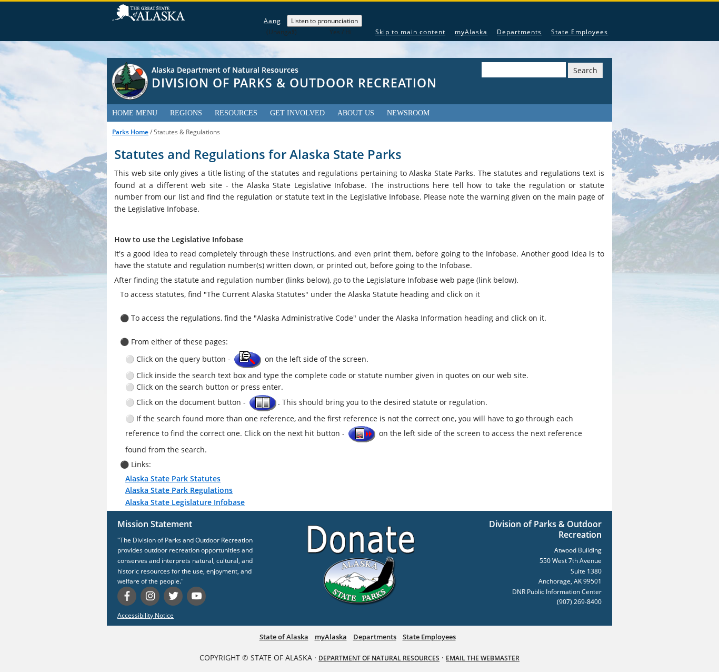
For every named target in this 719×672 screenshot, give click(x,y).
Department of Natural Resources (379, 658)
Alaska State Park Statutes (173, 478)
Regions (186, 113)
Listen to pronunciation (324, 20)
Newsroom (408, 113)
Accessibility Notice (145, 615)
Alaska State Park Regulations (179, 490)
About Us (355, 113)
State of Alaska (148, 15)
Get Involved (297, 113)
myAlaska (471, 31)
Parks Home (130, 131)
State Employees (579, 31)
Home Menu (134, 113)
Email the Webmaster (483, 658)
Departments (519, 31)
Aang (272, 20)
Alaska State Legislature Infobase (185, 502)
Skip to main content (410, 31)
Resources (236, 113)
